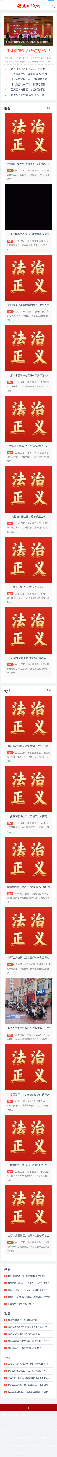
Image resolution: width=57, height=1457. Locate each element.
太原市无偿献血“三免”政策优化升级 (28, 446)
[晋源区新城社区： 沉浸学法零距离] (28, 812)
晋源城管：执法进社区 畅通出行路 (28, 1165)
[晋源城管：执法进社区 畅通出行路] (28, 1160)
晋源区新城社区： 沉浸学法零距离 (28, 816)
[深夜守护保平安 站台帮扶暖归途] (28, 653)
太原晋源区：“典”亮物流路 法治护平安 (28, 1094)
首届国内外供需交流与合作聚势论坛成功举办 (26, 42)
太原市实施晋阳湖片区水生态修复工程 (25, 1334)
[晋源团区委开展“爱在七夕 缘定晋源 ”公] (28, 159)
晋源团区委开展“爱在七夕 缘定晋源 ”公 (28, 163)
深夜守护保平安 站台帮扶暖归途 (28, 657)
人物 (7, 1357)
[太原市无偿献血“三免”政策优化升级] (28, 441)
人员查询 (37, 1453)
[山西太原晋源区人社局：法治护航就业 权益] (28, 1231)
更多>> (50, 108)
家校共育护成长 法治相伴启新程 (28, 94)
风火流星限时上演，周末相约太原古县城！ (27, 1276)
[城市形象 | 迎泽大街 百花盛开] (28, 582)
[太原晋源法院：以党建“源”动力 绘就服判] (28, 741)
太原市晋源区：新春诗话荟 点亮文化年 (25, 1348)
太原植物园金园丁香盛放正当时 (29, 516)
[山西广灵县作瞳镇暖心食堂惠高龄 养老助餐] (28, 229)
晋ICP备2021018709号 (37, 1415)
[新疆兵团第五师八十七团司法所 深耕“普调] (28, 882)
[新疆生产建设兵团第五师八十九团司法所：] (28, 953)
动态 (7, 1269)
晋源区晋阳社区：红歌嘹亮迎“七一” (24, 1320)
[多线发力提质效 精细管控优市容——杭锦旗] (28, 1023)
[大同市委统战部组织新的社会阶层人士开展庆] (28, 300)
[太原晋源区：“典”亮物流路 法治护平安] (28, 1090)
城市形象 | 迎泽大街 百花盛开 (28, 587)
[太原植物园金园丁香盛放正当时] (28, 512)
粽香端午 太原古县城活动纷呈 (21, 1304)
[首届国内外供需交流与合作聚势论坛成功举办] (28, 31)
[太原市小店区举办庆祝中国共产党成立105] (28, 371)
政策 (7, 1313)
